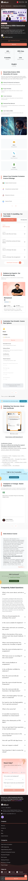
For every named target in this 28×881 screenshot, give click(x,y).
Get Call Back (23, 401)
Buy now (16, 878)
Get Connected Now (14, 477)
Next (14, 790)
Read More (20, 567)
